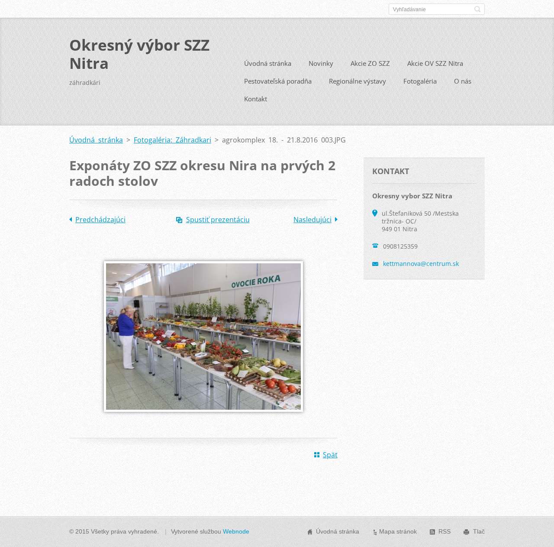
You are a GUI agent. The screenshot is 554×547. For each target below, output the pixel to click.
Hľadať (477, 9)
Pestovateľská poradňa (278, 81)
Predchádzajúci (100, 219)
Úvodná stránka (267, 63)
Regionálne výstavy (357, 81)
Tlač (479, 531)
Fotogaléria (420, 81)
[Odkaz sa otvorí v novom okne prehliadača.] (203, 418)
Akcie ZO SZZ (370, 63)
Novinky (321, 63)
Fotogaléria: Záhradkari (172, 140)
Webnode (236, 531)
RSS (444, 531)
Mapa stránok (398, 531)
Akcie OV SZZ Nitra (435, 63)
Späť (330, 455)
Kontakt (255, 98)
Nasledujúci (312, 219)
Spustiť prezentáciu (218, 219)
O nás (462, 81)
